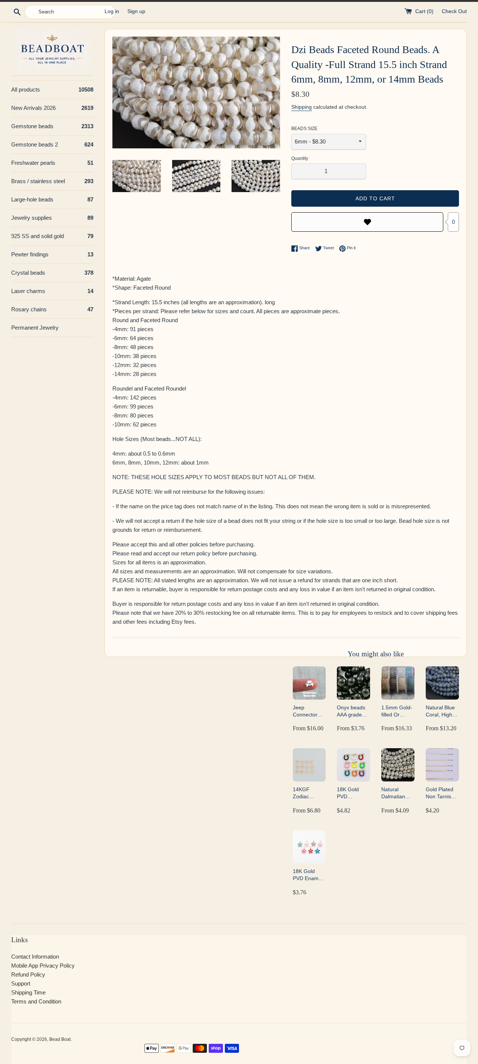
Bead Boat (60, 1039)
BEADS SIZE (304, 128)
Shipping (301, 107)
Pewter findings (52, 254)
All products (52, 89)
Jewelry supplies (52, 218)
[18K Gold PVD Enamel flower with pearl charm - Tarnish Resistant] (309, 847)
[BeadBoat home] (52, 49)
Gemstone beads (52, 126)
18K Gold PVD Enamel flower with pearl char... (308, 875)
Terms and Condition (36, 1001)
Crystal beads (52, 272)
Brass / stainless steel (52, 181)
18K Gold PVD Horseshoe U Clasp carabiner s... (352, 793)
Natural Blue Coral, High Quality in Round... (440, 711)
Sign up (136, 11)
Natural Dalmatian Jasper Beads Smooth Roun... (397, 793)
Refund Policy (28, 974)
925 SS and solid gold (52, 236)
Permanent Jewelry (35, 327)
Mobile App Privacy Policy (43, 965)
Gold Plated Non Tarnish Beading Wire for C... (441, 793)
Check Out (454, 11)
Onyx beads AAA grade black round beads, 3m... (351, 711)
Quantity (299, 158)
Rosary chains (52, 309)
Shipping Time (28, 992)
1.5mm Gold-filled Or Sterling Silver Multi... (397, 711)
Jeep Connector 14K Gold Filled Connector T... (305, 711)
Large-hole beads (52, 199)
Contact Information (35, 956)
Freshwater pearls (52, 163)
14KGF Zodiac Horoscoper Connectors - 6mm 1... (308, 793)
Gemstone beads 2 (52, 144)
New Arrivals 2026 (52, 108)
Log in (112, 11)
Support (20, 983)
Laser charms (52, 291)
